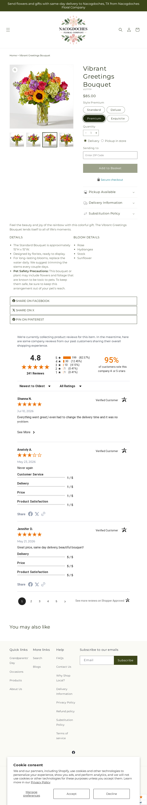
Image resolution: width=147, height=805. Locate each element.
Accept (72, 794)
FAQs (60, 658)
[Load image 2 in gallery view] (33, 140)
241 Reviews (40, 373)
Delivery (94, 141)
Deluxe (116, 110)
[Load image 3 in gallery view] (49, 140)
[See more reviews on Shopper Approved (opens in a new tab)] (43, 514)
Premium (94, 118)
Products (16, 680)
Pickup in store (115, 141)
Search (37, 658)
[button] (8, 30)
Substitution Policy (64, 722)
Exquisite (118, 118)
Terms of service (62, 736)
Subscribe (125, 660)
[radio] (73, 357)
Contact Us (63, 666)
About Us (16, 689)
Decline (111, 794)
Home (13, 55)
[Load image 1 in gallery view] (17, 140)
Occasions (16, 671)
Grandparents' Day (19, 660)
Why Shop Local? (63, 678)
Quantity (89, 126)
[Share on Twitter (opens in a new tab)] (37, 514)
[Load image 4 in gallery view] (66, 140)
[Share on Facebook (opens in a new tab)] (30, 514)
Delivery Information (64, 691)
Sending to (96, 148)
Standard (94, 110)
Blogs (37, 666)
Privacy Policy (40, 782)
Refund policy (65, 711)
